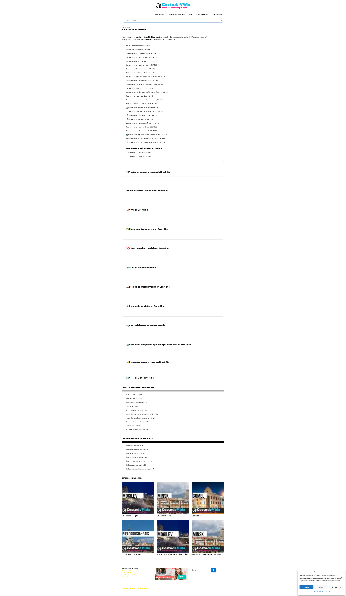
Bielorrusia (126, 27)
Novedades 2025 (160, 14)
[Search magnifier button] (222, 20)
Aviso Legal (327, 591)
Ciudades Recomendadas (177, 14)
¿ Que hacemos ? (127, 572)
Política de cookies (128, 578)
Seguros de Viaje (217, 14)
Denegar (321, 587)
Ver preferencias (336, 587)
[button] (342, 572)
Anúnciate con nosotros (129, 570)
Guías (190, 14)
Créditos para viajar (202, 14)
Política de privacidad (319, 591)
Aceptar (306, 587)
